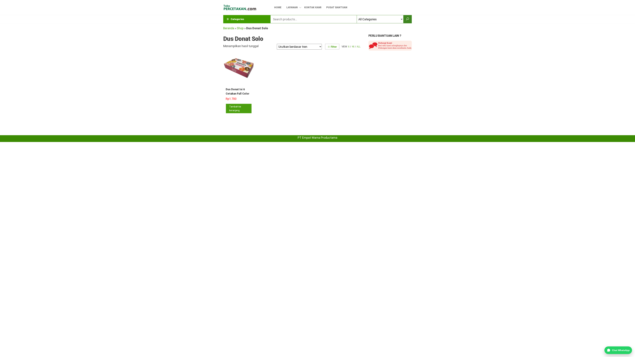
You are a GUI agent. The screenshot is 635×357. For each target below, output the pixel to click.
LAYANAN (292, 7)
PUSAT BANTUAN (336, 7)
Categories (237, 19)
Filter (334, 46)
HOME (277, 7)
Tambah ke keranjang (235, 108)
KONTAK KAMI (312, 7)
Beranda (228, 28)
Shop (240, 28)
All (358, 46)
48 (353, 46)
